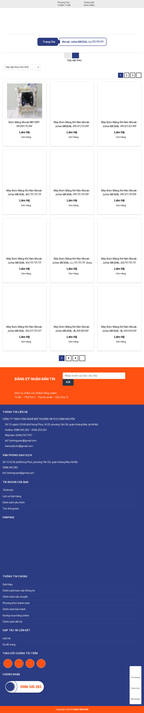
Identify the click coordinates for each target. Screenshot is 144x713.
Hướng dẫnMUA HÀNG (89, 3)
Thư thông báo (11, 508)
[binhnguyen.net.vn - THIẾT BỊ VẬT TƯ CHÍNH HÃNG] (72, 21)
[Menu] (5, 21)
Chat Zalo (135, 688)
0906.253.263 (39, 430)
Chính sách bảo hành (14, 609)
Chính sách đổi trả (12, 621)
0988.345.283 (21, 430)
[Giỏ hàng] (138, 21)
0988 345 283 (30, 687)
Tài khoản (8, 490)
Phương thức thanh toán (16, 603)
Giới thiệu (8, 584)
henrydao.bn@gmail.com (19, 446)
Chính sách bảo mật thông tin (19, 590)
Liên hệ (6, 638)
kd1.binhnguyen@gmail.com (21, 440)
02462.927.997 (24, 435)
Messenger (135, 699)
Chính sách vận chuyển (15, 596)
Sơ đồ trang (9, 644)
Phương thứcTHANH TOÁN (64, 3)
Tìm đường (135, 677)
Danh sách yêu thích (14, 502)
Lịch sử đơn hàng (12, 496)
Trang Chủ (48, 41)
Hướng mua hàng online (16, 615)
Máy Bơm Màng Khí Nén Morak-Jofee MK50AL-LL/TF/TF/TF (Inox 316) (72, 262)
